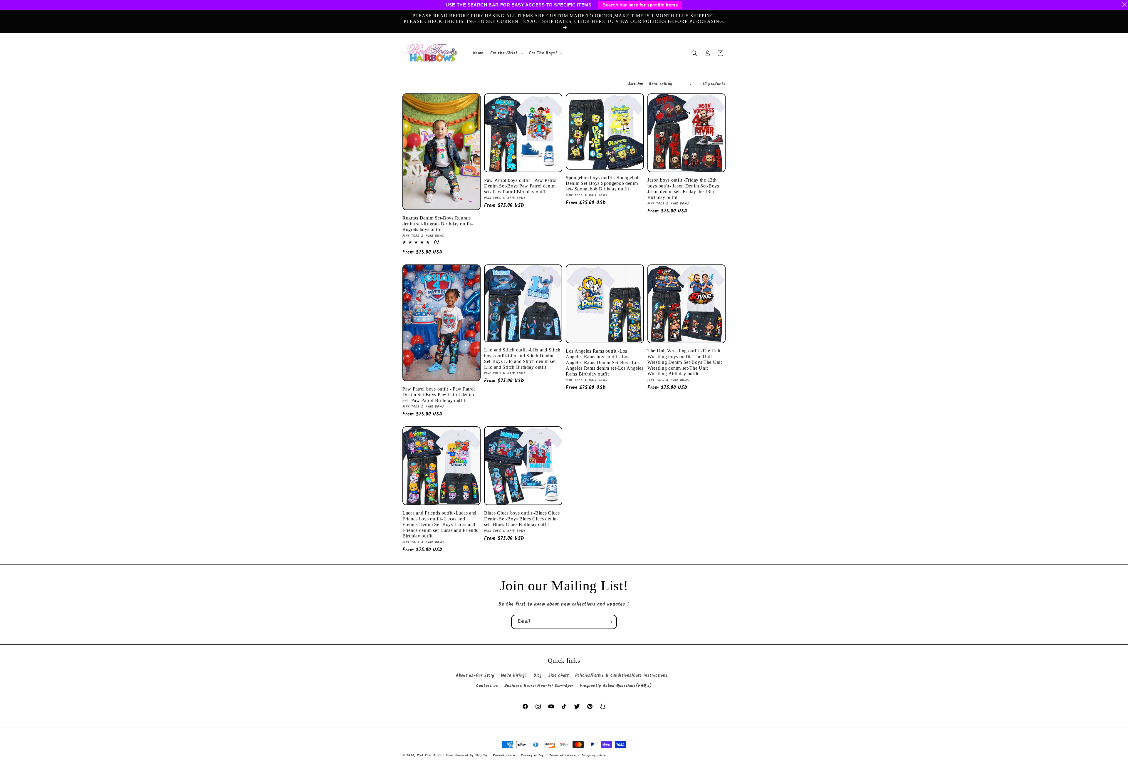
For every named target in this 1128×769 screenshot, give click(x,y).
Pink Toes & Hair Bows (435, 755)
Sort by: (635, 84)
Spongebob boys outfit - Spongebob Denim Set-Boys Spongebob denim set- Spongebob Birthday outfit (603, 183)
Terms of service (562, 755)
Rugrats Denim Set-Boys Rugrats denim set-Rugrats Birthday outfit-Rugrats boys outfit (437, 223)
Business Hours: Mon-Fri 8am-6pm (539, 686)
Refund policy (504, 755)
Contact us (487, 686)
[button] (506, 53)
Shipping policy (594, 755)
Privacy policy (532, 755)
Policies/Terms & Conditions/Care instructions (621, 675)
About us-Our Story (475, 675)
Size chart (558, 675)
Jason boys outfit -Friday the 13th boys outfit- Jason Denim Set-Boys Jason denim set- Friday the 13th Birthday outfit (683, 188)
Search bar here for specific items (640, 4)
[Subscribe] (609, 622)
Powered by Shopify (471, 755)
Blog (537, 675)
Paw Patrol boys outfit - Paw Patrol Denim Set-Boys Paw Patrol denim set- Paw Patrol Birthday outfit (520, 186)
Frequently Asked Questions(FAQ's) (616, 686)
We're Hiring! (514, 675)
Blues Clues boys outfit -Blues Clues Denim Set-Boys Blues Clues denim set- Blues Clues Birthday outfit (522, 518)
